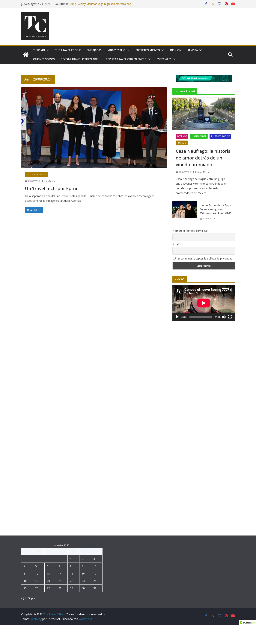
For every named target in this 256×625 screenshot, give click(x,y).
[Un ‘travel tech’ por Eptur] (94, 127)
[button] (47, 50)
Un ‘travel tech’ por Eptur (51, 188)
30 (83, 588)
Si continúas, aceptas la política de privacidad (204, 258)
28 (59, 588)
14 (59, 573)
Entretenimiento (147, 50)
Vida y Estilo (116, 50)
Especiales (164, 59)
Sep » (31, 598)
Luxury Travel (199, 136)
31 (94, 588)
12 (36, 573)
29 (71, 588)
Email (175, 244)
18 (25, 581)
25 (25, 588)
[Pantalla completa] (230, 317)
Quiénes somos (44, 59)
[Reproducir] (177, 317)
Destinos (182, 136)
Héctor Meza (202, 172)
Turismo (39, 50)
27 (48, 588)
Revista (192, 50)
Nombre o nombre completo (190, 230)
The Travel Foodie (68, 50)
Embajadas (94, 50)
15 (71, 573)
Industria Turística (36, 174)
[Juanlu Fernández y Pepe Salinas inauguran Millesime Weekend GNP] (184, 212)
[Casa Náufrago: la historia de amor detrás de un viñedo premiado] (203, 114)
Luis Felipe (49, 181)
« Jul (23, 598)
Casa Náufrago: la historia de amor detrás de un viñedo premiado (203, 158)
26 (36, 588)
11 (25, 573)
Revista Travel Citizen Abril (80, 59)
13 (48, 573)
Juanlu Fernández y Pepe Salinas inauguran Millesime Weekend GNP (215, 209)
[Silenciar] (224, 317)
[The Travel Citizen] (25, 54)
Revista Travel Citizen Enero (126, 59)
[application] (203, 302)
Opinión (175, 50)
